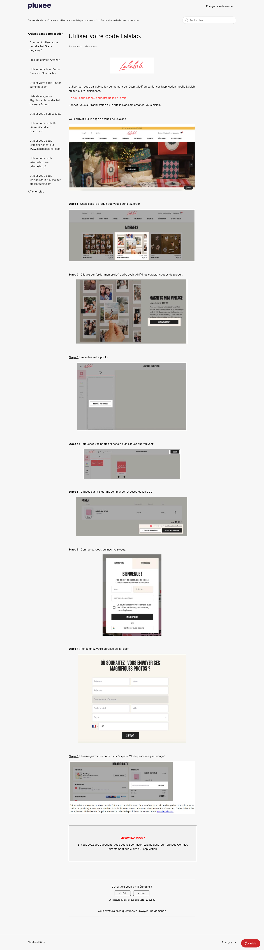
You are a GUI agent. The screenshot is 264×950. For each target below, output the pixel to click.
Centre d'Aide (35, 20)
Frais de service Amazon (45, 59)
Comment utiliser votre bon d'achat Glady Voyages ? (44, 46)
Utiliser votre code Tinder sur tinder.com (45, 85)
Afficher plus (36, 191)
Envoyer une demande (219, 6)
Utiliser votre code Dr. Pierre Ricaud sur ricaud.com (43, 127)
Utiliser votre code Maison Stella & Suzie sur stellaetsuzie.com (45, 179)
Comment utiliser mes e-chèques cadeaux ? (72, 20)
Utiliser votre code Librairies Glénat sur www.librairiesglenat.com (45, 144)
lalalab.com (93, 91)
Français (227, 942)
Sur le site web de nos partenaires (120, 20)
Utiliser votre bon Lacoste (45, 113)
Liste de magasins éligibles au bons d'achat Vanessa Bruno (45, 100)
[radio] (123, 893)
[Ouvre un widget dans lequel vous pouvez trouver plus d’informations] (250, 943)
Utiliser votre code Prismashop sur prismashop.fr (41, 162)
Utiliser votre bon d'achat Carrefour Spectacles (45, 71)
